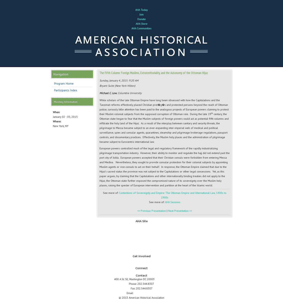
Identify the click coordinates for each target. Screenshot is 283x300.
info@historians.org (145, 293)
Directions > (162, 279)
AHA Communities (141, 28)
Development (141, 238)
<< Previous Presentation (151, 211)
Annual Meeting (142, 243)
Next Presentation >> (180, 211)
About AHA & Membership (141, 252)
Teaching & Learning (141, 229)
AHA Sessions (172, 202)
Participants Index (65, 90)
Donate (141, 19)
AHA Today (141, 10)
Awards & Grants (141, 248)
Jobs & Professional (141, 234)
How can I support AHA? (142, 264)
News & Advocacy (141, 225)
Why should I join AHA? (141, 260)
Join (141, 14)
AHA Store (141, 23)
